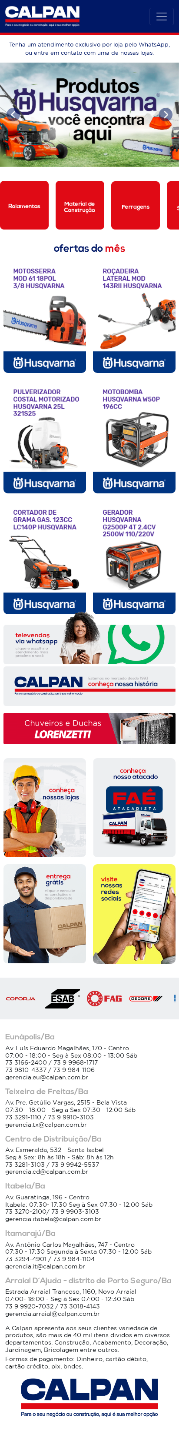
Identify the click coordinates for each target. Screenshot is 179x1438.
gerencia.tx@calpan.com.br (46, 1124)
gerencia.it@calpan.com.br (45, 1266)
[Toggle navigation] (161, 16)
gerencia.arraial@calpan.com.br (52, 1313)
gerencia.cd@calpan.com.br (46, 1171)
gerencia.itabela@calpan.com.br (53, 1218)
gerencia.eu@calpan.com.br (46, 1077)
